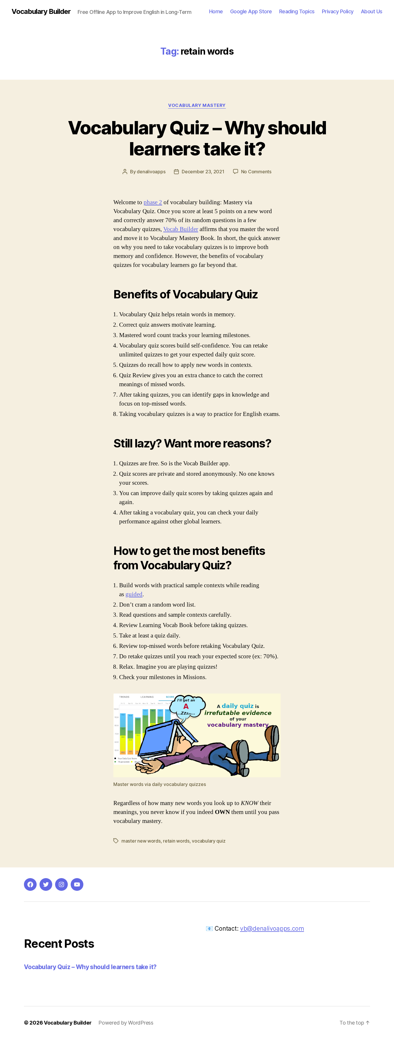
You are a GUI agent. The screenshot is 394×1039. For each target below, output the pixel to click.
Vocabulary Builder (41, 11)
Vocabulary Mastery (197, 105)
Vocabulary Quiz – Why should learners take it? (197, 138)
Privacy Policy (338, 11)
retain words (176, 841)
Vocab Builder (180, 229)
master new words (141, 841)
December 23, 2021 (203, 171)
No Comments (256, 171)
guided (133, 594)
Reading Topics (297, 11)
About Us (371, 11)
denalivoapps (151, 171)
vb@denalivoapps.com (272, 928)
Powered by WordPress (125, 1023)
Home (216, 11)
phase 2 (153, 202)
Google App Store (251, 11)
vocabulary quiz (208, 841)
